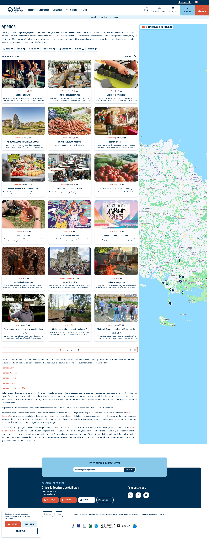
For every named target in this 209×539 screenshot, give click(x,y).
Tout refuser (29, 524)
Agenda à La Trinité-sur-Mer (14, 388)
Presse (59, 514)
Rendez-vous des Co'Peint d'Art (116, 235)
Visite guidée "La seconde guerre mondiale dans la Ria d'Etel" (23, 331)
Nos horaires (105, 500)
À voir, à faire (71, 10)
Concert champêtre (69, 282)
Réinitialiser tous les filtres (10, 56)
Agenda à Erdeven (9, 378)
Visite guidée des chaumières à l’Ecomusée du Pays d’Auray (116, 331)
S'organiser (57, 10)
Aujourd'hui (6, 49)
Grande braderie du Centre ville (69, 188)
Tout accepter (13, 524)
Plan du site (163, 514)
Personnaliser (21, 531)
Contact (85, 500)
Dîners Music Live (23, 95)
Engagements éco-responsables (149, 514)
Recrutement (83, 514)
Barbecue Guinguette (116, 282)
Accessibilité (184, 2)
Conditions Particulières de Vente (108, 514)
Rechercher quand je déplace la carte (159, 27)
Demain (19, 49)
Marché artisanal (116, 142)
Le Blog (84, 10)
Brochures (68, 500)
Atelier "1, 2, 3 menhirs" (116, 95)
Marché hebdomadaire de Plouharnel (23, 188)
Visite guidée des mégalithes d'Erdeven (23, 142)
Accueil (93, 17)
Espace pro (47, 514)
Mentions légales (93, 514)
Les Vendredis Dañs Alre (69, 235)
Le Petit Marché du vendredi (69, 142)
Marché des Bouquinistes (69, 95)
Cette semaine (47, 49)
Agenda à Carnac (8, 383)
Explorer (31, 10)
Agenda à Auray (8, 368)
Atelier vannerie (23, 235)
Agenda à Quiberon (10, 373)
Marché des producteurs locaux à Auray (116, 188)
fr (196, 2)
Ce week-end (32, 49)
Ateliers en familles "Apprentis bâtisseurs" (69, 329)
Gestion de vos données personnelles (129, 514)
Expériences (44, 10)
